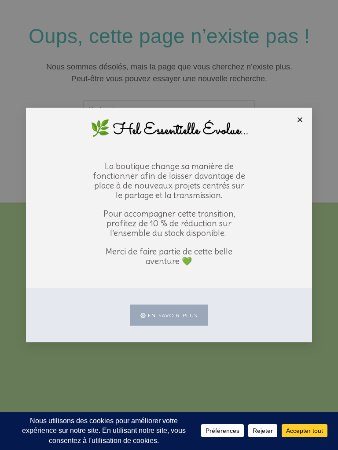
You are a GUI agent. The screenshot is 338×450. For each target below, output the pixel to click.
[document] (169, 225)
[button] (300, 119)
